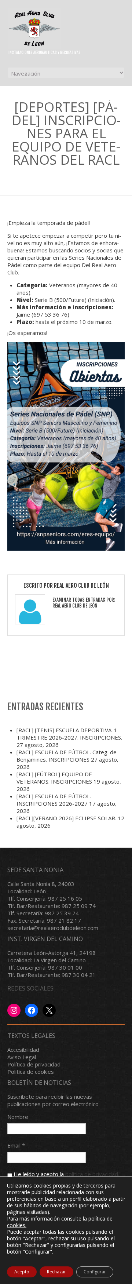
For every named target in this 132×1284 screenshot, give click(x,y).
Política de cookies (30, 1071)
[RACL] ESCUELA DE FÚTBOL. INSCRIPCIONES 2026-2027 (53, 799)
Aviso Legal (21, 1057)
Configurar (95, 1272)
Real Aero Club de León (81, 585)
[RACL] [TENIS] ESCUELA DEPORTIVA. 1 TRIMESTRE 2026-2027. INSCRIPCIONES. (69, 733)
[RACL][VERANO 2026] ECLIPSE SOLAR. (66, 818)
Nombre (17, 1116)
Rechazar (56, 1272)
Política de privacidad (33, 1064)
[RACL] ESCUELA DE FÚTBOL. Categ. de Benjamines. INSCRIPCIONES (66, 755)
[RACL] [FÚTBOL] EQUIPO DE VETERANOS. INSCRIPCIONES (54, 777)
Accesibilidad (23, 1049)
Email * (16, 1145)
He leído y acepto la (65, 1174)
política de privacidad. (92, 1174)
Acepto (21, 1272)
